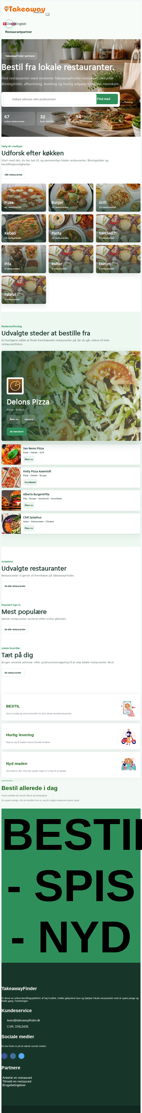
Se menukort (16, 431)
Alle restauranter (14, 174)
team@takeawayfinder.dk (23, 1020)
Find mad (103, 98)
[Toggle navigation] (47, 14)
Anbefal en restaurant (17, 1078)
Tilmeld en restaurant (16, 1081)
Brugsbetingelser (14, 1085)
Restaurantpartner (18, 32)
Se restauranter (13, 672)
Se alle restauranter (15, 586)
